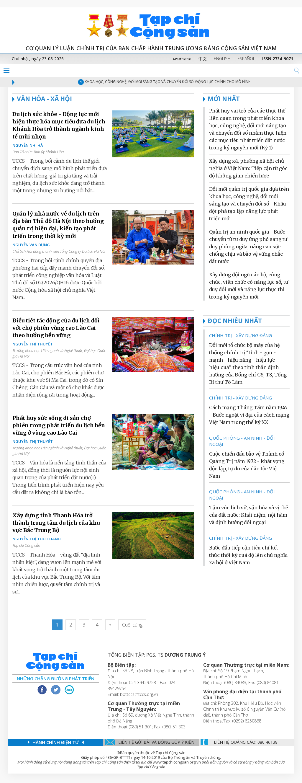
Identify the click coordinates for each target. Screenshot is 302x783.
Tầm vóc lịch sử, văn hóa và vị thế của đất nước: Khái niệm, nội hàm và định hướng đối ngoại (248, 515)
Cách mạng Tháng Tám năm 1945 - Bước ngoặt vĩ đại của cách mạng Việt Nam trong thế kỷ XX (249, 414)
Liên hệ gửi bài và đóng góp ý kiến (156, 742)
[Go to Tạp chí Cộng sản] (151, 25)
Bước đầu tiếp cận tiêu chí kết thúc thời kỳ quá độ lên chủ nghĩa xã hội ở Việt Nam (248, 555)
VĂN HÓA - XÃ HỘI (44, 98)
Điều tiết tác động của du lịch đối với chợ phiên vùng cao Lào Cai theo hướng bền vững (56, 328)
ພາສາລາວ (182, 58)
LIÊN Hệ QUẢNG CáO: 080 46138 (246, 742)
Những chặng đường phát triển (55, 678)
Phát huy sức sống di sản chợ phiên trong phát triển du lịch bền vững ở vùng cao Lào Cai (58, 425)
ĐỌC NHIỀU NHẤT (235, 321)
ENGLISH (222, 58)
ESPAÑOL (246, 58)
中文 (202, 58)
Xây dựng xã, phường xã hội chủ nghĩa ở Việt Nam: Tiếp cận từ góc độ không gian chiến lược (248, 168)
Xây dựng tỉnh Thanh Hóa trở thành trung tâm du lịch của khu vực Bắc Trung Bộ (56, 523)
